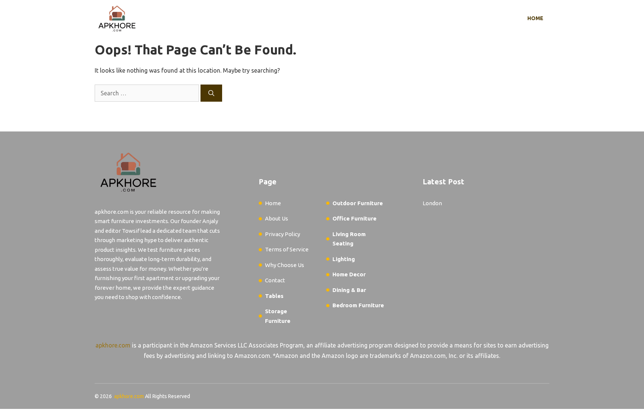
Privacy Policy (282, 234)
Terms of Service (287, 249)
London (432, 203)
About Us (276, 218)
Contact (275, 280)
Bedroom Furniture (358, 305)
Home (535, 18)
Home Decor (349, 274)
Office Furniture (354, 218)
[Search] (211, 93)
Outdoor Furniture (357, 203)
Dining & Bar (349, 290)
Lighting (343, 259)
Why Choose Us (284, 265)
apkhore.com (112, 345)
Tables (274, 296)
